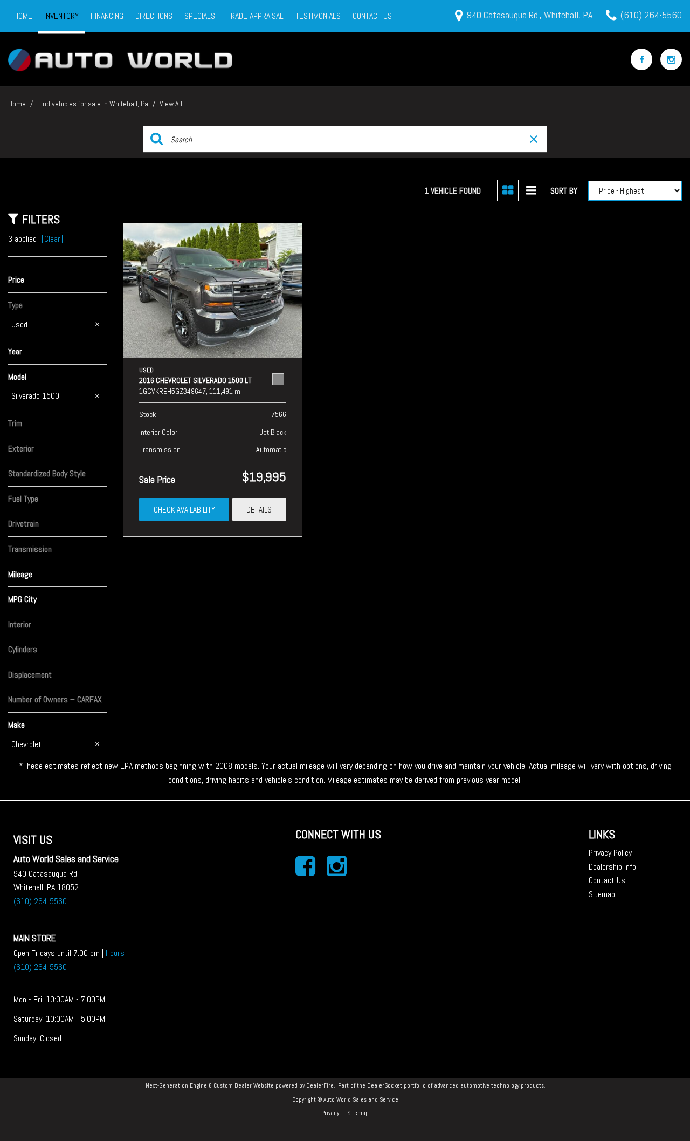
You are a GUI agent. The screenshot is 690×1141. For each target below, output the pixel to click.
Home (23, 16)
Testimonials (318, 16)
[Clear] (52, 238)
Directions (153, 16)
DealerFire (320, 1085)
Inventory (61, 16)
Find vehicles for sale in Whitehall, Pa (93, 103)
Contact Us (372, 16)
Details (259, 509)
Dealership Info (612, 866)
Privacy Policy (610, 852)
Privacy (330, 1113)
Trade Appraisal (255, 16)
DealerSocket (384, 1085)
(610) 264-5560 (40, 901)
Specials (199, 16)
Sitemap (602, 894)
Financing (107, 16)
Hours (115, 953)
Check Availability (184, 509)
